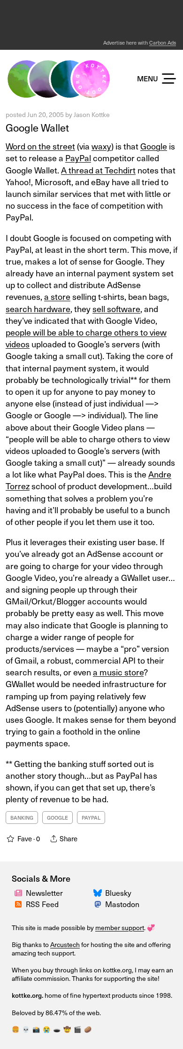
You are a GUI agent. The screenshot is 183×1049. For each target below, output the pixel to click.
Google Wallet (37, 127)
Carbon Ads (162, 43)
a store (57, 296)
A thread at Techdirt (98, 170)
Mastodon (122, 903)
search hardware (38, 308)
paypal (91, 818)
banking (21, 818)
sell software (116, 308)
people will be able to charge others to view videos (86, 338)
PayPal (78, 157)
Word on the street (40, 146)
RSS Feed (42, 903)
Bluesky (118, 892)
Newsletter (44, 892)
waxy (101, 146)
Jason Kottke (92, 114)
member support (119, 927)
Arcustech (65, 944)
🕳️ (57, 1029)
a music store (118, 671)
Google (153, 146)
